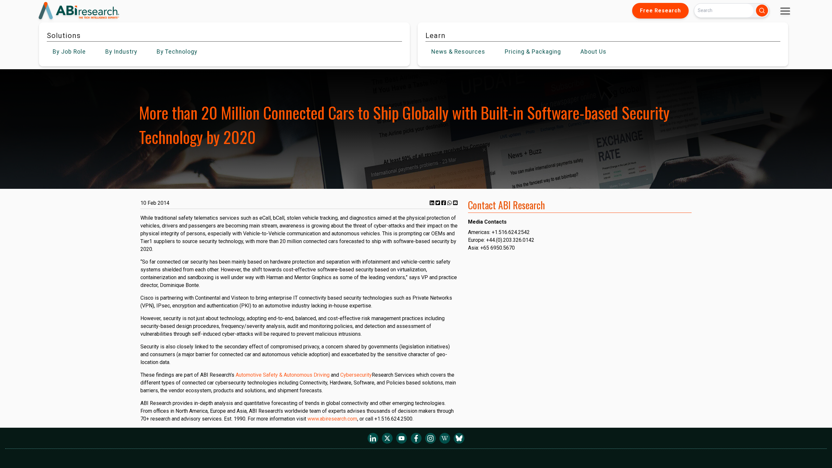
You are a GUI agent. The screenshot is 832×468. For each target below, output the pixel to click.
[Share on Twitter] (438, 203)
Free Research (660, 10)
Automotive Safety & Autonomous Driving (283, 375)
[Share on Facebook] (444, 203)
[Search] (762, 11)
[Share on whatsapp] (450, 203)
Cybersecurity (356, 375)
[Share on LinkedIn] (433, 203)
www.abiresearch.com (332, 419)
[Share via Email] (455, 203)
